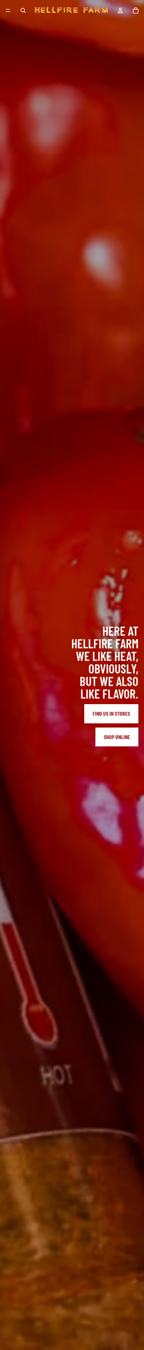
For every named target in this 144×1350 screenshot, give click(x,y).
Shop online (117, 736)
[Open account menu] (120, 10)
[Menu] (8, 10)
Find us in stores (111, 713)
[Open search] (23, 10)
